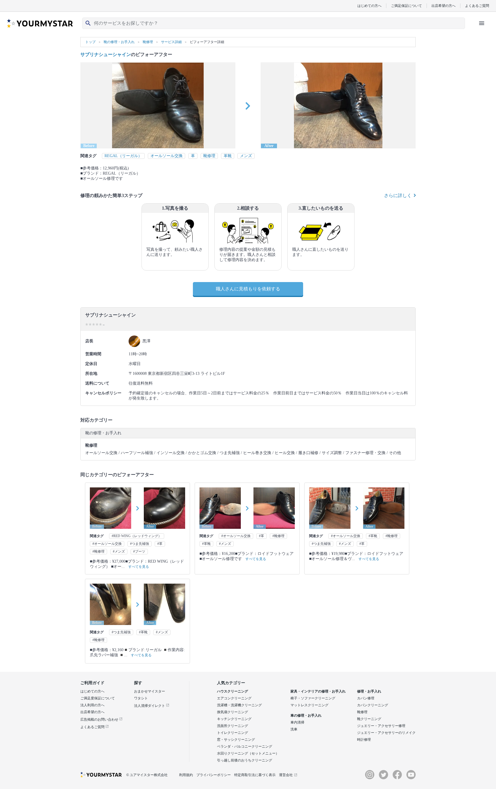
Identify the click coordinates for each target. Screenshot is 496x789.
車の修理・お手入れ (305, 715)
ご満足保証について (406, 5)
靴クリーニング (369, 719)
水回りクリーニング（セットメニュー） (248, 753)
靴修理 (209, 156)
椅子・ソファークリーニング (312, 698)
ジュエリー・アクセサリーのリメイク (386, 733)
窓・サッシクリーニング (236, 740)
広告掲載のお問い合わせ (99, 719)
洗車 (293, 729)
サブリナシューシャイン (105, 54)
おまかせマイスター (149, 691)
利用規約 (186, 775)
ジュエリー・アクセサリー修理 (381, 726)
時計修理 (364, 740)
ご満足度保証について (97, 698)
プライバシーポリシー (213, 775)
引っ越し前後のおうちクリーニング (244, 760)
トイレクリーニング (232, 733)
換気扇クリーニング (232, 712)
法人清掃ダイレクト (150, 706)
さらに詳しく (398, 195)
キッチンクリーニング (234, 719)
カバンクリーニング (372, 705)
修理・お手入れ (369, 691)
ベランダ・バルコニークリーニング (244, 746)
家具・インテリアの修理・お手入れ (318, 691)
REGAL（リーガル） (123, 156)
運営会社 (286, 775)
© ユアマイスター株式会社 (147, 775)
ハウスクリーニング (232, 691)
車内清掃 (297, 722)
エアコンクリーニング (234, 698)
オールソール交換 (166, 156)
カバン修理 (365, 698)
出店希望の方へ (443, 5)
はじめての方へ (369, 5)
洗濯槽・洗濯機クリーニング (239, 705)
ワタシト (141, 698)
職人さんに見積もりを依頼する (248, 288)
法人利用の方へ (92, 705)
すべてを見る (138, 567)
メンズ (246, 156)
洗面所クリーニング (232, 726)
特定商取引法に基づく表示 (255, 775)
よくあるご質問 (477, 5)
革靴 (228, 156)
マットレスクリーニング (309, 705)
